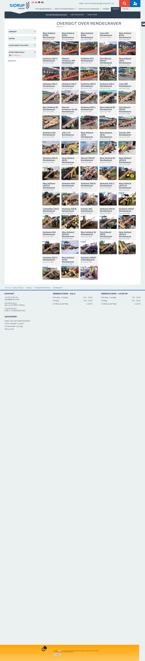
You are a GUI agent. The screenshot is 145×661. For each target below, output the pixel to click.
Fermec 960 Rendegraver (87, 210)
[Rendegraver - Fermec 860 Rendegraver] (127, 154)
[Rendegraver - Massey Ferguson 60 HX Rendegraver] (70, 129)
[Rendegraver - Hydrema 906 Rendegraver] (51, 254)
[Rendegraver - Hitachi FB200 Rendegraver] (89, 180)
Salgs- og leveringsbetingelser (17, 321)
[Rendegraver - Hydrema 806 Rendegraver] (70, 205)
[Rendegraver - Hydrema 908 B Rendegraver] (89, 205)
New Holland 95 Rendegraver (50, 108)
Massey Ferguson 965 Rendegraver (68, 60)
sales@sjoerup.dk (12, 299)
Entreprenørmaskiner (56, 15)
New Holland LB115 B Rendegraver (125, 160)
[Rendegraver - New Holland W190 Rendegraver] (70, 279)
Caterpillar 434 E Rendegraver (51, 210)
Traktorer (92, 15)
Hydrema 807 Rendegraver (87, 59)
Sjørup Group (18, 288)
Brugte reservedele (65, 9)
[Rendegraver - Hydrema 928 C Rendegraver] (51, 279)
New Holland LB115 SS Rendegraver (125, 185)
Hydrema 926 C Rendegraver (50, 59)
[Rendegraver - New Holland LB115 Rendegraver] (127, 80)
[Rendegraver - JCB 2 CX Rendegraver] (70, 154)
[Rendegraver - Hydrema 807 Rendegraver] (89, 80)
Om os (125, 9)
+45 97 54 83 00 (90, 3)
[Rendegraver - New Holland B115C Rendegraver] (89, 55)
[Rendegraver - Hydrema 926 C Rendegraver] (51, 80)
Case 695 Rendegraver (106, 34)
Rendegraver (16, 55)
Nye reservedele (43, 9)
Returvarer (9, 329)
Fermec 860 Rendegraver (125, 134)
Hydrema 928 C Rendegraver (50, 258)
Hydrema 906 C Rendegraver (88, 108)
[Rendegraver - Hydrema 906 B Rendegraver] (70, 228)
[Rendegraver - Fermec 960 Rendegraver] (89, 228)
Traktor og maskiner (88, 9)
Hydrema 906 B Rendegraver (69, 210)
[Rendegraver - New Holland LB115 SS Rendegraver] (127, 205)
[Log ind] (135, 3)
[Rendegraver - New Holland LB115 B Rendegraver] (127, 180)
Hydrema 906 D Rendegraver (88, 85)
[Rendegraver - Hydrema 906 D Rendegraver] (89, 103)
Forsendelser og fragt (14, 326)
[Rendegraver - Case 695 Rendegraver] (108, 55)
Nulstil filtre (12, 61)
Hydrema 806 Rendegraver (68, 184)
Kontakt (9, 294)
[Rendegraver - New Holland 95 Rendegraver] (51, 129)
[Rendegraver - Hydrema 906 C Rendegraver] (89, 129)
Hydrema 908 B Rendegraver (88, 184)
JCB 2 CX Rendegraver (68, 134)
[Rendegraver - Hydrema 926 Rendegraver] (51, 154)
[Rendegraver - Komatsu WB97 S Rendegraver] (89, 279)
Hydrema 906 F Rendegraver (50, 85)
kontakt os (108, 3)
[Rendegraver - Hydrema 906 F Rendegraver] (51, 103)
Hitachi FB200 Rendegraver (88, 159)
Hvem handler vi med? (14, 324)
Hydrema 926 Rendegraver (49, 134)
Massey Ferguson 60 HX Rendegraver (69, 109)
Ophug (116, 9)
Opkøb (106, 9)
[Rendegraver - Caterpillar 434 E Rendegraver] (51, 228)
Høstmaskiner (77, 15)
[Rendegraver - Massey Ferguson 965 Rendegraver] (70, 80)
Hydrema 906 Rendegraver (49, 233)
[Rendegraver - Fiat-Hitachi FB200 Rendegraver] (108, 80)
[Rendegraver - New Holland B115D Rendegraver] (51, 55)
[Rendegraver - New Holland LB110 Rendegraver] (70, 180)
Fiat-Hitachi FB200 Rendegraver (106, 60)
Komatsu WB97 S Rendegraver (88, 258)
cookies (59, 650)
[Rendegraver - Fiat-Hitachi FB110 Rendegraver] (108, 254)
